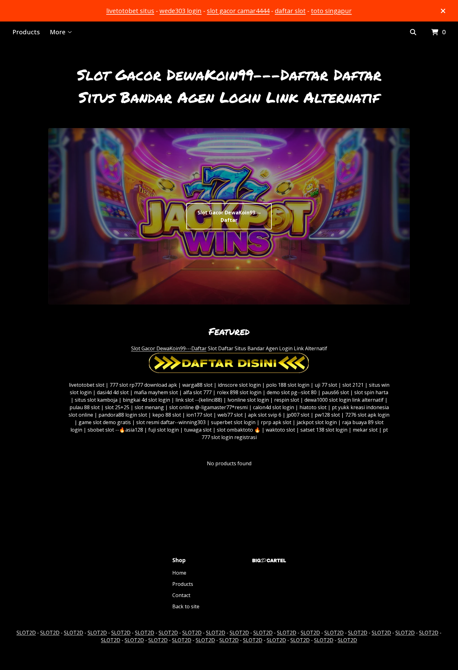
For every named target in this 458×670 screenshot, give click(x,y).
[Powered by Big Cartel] (269, 560)
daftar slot (290, 11)
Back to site (185, 606)
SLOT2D (26, 632)
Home (179, 572)
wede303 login (181, 11)
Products (26, 32)
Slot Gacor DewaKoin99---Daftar (229, 216)
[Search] (413, 32)
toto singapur (331, 11)
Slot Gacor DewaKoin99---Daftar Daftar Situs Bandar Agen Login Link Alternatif (229, 86)
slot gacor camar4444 (238, 11)
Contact (181, 595)
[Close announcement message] (443, 11)
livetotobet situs (130, 11)
